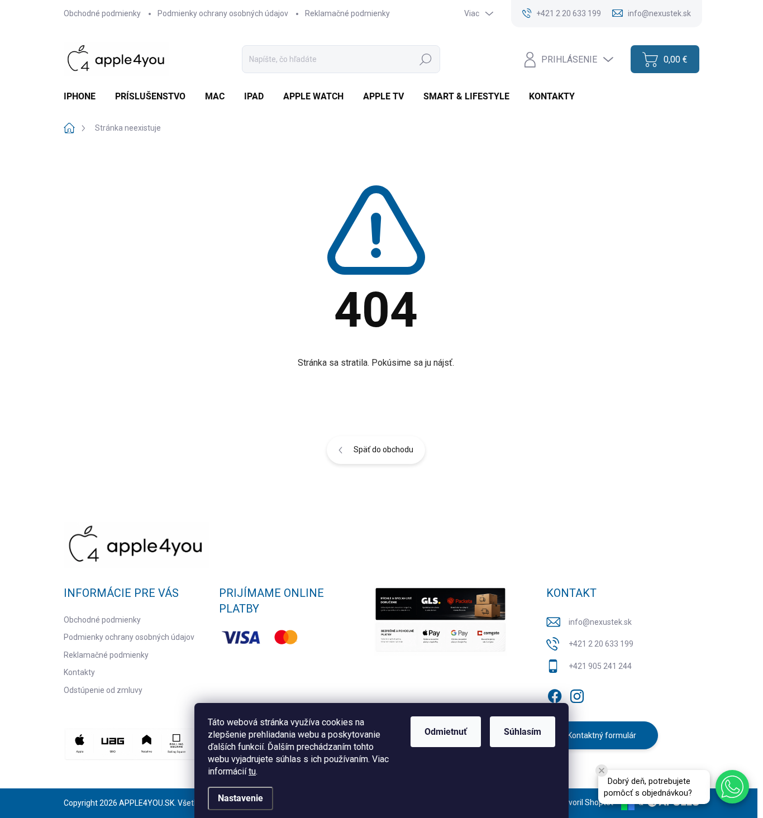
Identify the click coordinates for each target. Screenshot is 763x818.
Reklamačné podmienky (347, 13)
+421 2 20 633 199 (601, 643)
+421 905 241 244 (600, 666)
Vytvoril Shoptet (585, 802)
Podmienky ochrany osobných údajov (223, 13)
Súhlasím (522, 731)
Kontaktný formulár (602, 735)
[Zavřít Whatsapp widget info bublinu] (601, 770)
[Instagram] (577, 694)
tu (252, 771)
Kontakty (79, 672)
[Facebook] (554, 694)
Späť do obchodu (383, 449)
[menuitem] (84, 96)
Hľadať (425, 59)
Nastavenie (240, 798)
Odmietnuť (446, 731)
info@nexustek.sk (600, 622)
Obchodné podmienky (102, 13)
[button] (732, 786)
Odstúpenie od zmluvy (103, 690)
